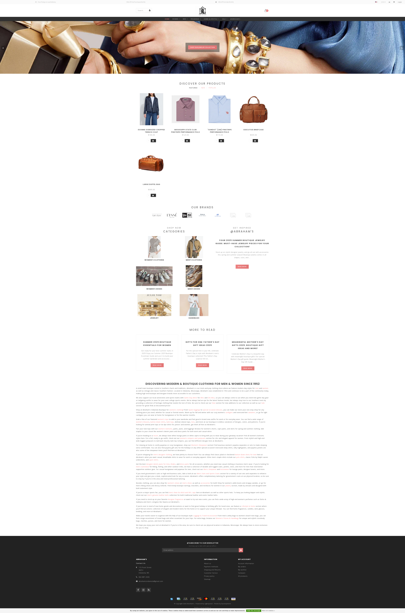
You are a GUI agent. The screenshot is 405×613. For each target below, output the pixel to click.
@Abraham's (235, 19)
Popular (212, 88)
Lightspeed (209, 604)
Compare (241, 573)
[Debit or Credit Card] (185, 598)
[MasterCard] (206, 598)
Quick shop (152, 129)
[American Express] (171, 598)
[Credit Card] (178, 598)
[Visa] (233, 598)
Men (184, 19)
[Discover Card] (199, 598)
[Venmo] (226, 598)
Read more (242, 266)
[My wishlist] (394, 2)
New (203, 88)
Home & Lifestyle (210, 19)
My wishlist (242, 570)
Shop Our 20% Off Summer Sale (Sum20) (202, 51)
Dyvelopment (226, 604)
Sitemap (207, 579)
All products (243, 576)
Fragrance (195, 19)
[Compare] (389, 2)
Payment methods (211, 567)
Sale (224, 19)
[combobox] (144, 10)
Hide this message (253, 610)
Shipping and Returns (212, 570)
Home (167, 19)
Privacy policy (209, 576)
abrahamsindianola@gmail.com (151, 581)
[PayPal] (212, 598)
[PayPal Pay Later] (219, 598)
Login (400, 2)
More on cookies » (268, 610)
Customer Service (211, 573)
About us (207, 563)
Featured (193, 88)
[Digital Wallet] (192, 598)
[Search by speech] (149, 10)
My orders (242, 567)
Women (175, 19)
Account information (246, 563)
